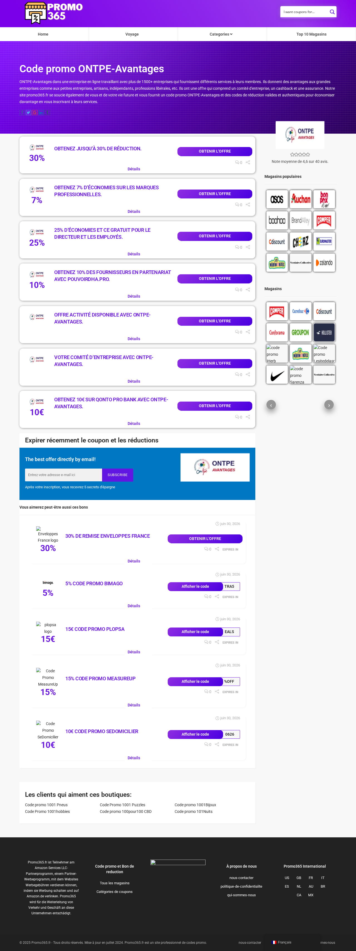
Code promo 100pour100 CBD (126, 811)
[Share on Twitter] (28, 112)
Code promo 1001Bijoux (195, 805)
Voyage (132, 34)
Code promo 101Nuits (193, 811)
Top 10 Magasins (311, 34)
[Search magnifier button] (332, 10)
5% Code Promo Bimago (94, 583)
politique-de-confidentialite (241, 886)
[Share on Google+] (35, 112)
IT (323, 878)
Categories (220, 34)
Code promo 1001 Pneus (46, 805)
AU (311, 886)
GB (298, 878)
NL (299, 886)
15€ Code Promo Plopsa (95, 629)
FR (311, 878)
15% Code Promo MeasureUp (100, 678)
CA (299, 895)
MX (310, 895)
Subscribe (118, 475)
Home (43, 34)
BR (323, 886)
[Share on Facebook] (22, 112)
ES (287, 886)
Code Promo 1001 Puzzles (122, 805)
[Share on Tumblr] (47, 112)
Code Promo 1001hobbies (47, 811)
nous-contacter (241, 878)
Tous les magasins (115, 883)
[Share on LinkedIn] (41, 112)
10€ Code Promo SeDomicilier (101, 731)
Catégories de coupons (115, 892)
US (287, 878)
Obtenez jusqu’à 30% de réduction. (98, 148)
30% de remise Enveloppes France (107, 536)
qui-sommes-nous (241, 895)
